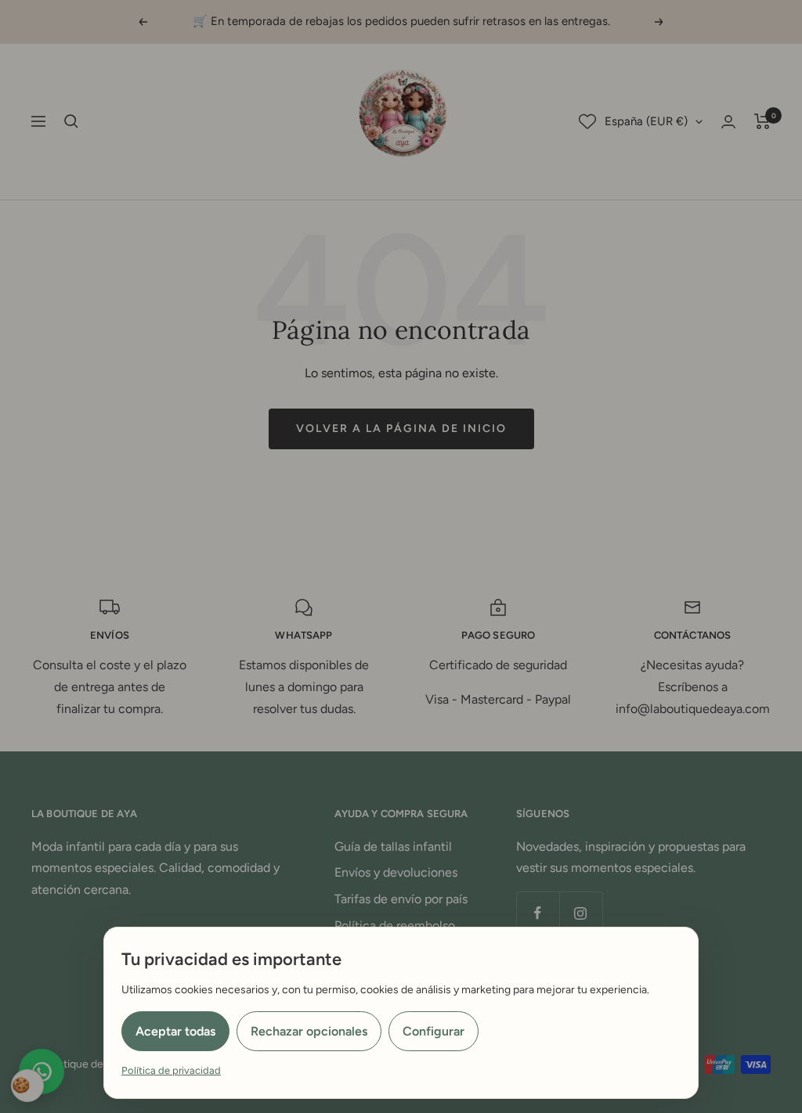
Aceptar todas (175, 1031)
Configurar (433, 1031)
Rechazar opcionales (309, 1031)
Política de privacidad (171, 1070)
